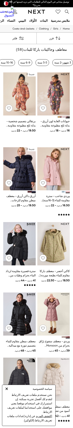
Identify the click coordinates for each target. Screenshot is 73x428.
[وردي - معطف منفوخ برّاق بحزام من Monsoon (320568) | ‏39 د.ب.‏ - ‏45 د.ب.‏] (53, 314)
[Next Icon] (36, 12)
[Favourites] (58, 11)
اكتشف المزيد (44, 416)
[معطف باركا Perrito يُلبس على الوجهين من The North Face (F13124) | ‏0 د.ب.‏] (19, 379)
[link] (66, 11)
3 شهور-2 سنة (62, 62)
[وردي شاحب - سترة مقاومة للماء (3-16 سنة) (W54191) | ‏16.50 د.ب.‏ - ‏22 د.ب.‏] (53, 168)
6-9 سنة (25, 62)
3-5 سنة (42, 62)
